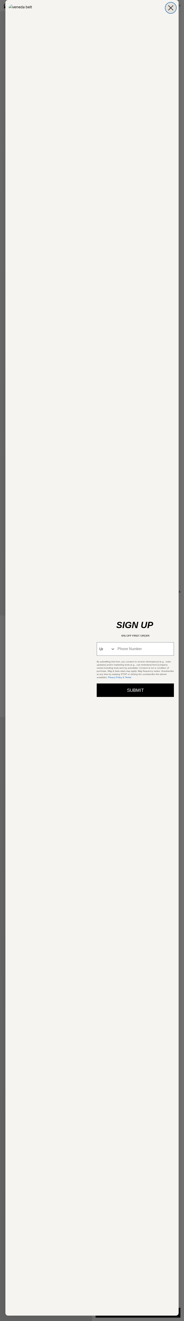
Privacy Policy (115, 677)
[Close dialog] (170, 7)
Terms (128, 677)
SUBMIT (135, 690)
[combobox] (106, 648)
